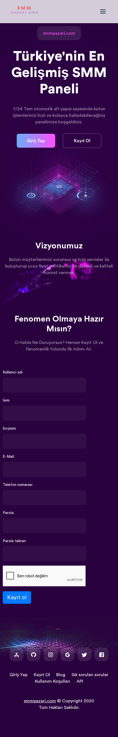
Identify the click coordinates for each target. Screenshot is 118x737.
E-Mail (8, 457)
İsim (6, 400)
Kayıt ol (17, 597)
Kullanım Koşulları (52, 681)
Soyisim (9, 428)
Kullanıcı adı (13, 372)
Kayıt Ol (82, 141)
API (80, 681)
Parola (8, 513)
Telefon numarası (17, 485)
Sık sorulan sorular (90, 675)
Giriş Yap (36, 141)
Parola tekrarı (14, 541)
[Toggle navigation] (106, 11)
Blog (60, 675)
